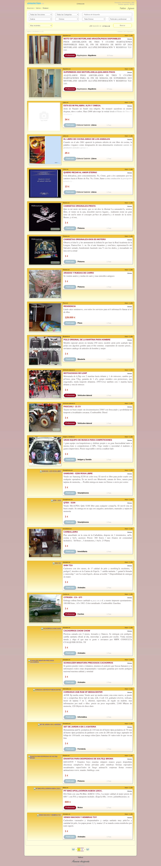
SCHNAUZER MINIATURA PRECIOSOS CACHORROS (88, 663)
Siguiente (130, 31)
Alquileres (92, 55)
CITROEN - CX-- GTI (73, 597)
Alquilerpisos (82, 55)
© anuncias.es (80, 865)
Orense (45, 8)
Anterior (120, 31)
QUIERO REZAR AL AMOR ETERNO (80, 172)
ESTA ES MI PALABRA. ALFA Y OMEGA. (82, 105)
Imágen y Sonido (85, 459)
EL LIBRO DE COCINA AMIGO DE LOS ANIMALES (87, 139)
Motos (80, 807)
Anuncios (30, 8)
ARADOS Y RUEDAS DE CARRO (79, 273)
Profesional (70, 55)
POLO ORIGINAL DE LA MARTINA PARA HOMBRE (87, 340)
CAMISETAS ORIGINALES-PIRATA (80, 206)
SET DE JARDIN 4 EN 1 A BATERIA (80, 727)
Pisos (80, 323)
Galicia (38, 8)
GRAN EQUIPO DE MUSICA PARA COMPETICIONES (88, 440)
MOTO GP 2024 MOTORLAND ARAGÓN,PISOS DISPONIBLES (92, 39)
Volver (80, 857)
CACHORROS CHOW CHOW (77, 631)
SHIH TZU (68, 565)
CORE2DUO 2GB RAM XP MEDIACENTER (83, 692)
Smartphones (83, 493)
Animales (81, 588)
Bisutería (81, 359)
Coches (81, 614)
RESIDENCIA (70, 306)
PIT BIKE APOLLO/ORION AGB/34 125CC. (83, 791)
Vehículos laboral (85, 395)
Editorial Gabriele (83, 125)
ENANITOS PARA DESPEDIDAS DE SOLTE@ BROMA (88, 759)
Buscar (122, 25)
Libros (93, 125)
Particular (70, 125)
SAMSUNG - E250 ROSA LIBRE (78, 473)
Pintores (81, 228)
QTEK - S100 (69, 503)
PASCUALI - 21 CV (72, 406)
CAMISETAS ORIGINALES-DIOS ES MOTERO (85, 239)
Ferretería (82, 749)
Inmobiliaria (82, 551)
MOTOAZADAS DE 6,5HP (75, 373)
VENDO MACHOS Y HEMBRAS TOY (80, 817)
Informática (82, 717)
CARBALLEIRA (71, 532)
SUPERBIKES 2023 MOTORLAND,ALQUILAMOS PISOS (89, 72)
